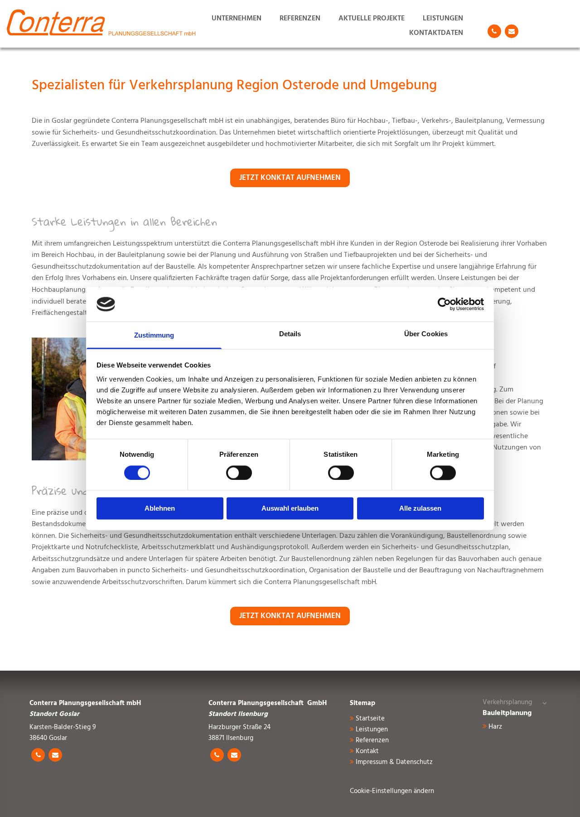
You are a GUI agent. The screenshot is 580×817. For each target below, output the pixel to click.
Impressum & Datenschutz (394, 762)
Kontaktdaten (436, 33)
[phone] (494, 31)
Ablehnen (160, 508)
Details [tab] (290, 334)
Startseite (370, 718)
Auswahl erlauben (290, 508)
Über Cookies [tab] (426, 334)
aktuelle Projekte (371, 18)
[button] (290, 178)
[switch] (239, 472)
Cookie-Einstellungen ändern (392, 791)
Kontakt (367, 751)
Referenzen (300, 18)
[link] (544, 702)
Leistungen (443, 18)
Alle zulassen (420, 508)
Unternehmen (236, 18)
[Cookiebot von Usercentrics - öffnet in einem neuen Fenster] (444, 304)
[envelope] (511, 31)
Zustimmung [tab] (154, 335)
